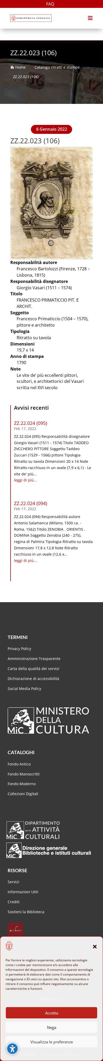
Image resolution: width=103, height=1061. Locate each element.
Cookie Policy (29, 1053)
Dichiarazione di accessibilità (34, 678)
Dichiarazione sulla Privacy (61, 1053)
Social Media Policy (24, 688)
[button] (94, 946)
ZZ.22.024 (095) (30, 423)
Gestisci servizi (50, 998)
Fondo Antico (19, 764)
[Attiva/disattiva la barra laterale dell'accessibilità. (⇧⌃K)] (12, 1048)
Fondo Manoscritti (24, 773)
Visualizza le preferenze (51, 1041)
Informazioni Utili (23, 891)
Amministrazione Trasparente (34, 658)
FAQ (50, 4)
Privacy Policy (19, 648)
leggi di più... (25, 480)
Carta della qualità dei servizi (33, 668)
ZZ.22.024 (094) (30, 503)
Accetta (51, 1013)
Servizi (13, 881)
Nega (51, 1027)
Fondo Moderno (22, 783)
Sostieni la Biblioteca (26, 911)
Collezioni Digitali (23, 793)
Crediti (14, 901)
